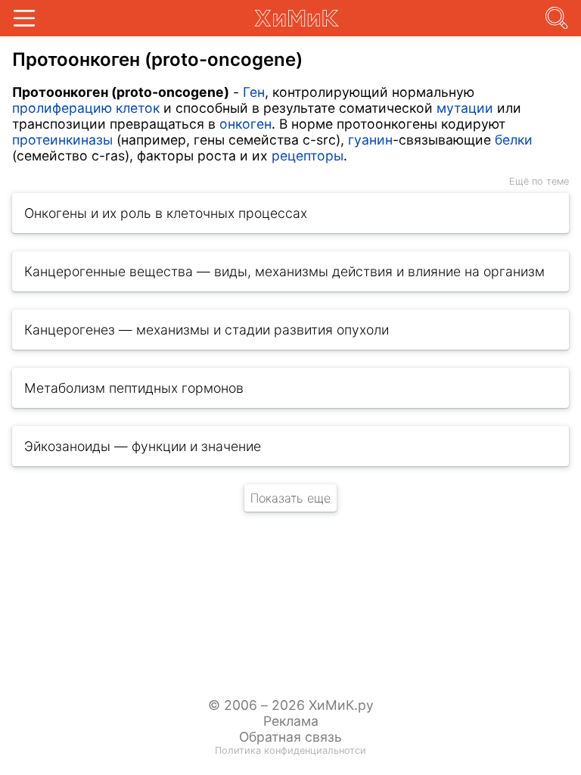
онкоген (245, 124)
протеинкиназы (62, 140)
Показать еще (290, 498)
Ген (254, 92)
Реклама (290, 721)
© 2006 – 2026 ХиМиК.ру (291, 705)
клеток (138, 108)
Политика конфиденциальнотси (290, 750)
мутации (465, 108)
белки (514, 140)
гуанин (370, 140)
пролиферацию (62, 108)
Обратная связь (290, 737)
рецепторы (307, 155)
